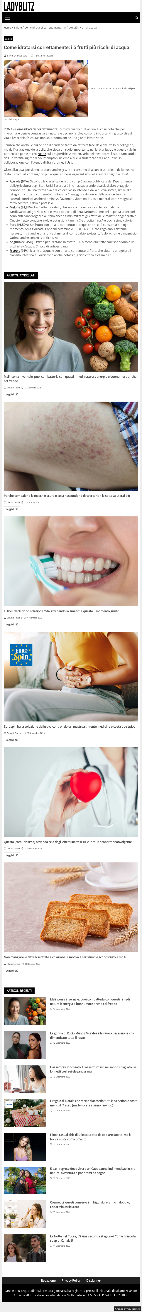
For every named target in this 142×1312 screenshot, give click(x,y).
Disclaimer (93, 1280)
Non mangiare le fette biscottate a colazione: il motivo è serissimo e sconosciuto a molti (65, 957)
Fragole (15, 251)
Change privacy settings (127, 1308)
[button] (136, 18)
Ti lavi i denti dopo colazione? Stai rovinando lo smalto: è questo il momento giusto (61, 611)
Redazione (48, 1280)
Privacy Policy (71, 1280)
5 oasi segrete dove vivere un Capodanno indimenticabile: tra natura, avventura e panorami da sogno (92, 1171)
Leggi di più (12, 394)
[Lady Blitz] (19, 6)
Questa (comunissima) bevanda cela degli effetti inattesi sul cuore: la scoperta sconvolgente (68, 842)
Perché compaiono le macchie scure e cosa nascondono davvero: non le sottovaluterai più (67, 496)
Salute (8, 38)
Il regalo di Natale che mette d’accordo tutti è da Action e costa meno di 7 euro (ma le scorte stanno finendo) (93, 1103)
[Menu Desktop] (7, 17)
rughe (42, 154)
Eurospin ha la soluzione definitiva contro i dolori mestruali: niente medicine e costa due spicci (70, 726)
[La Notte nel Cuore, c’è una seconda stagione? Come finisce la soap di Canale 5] (25, 1248)
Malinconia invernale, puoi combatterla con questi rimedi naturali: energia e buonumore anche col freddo (90, 1001)
